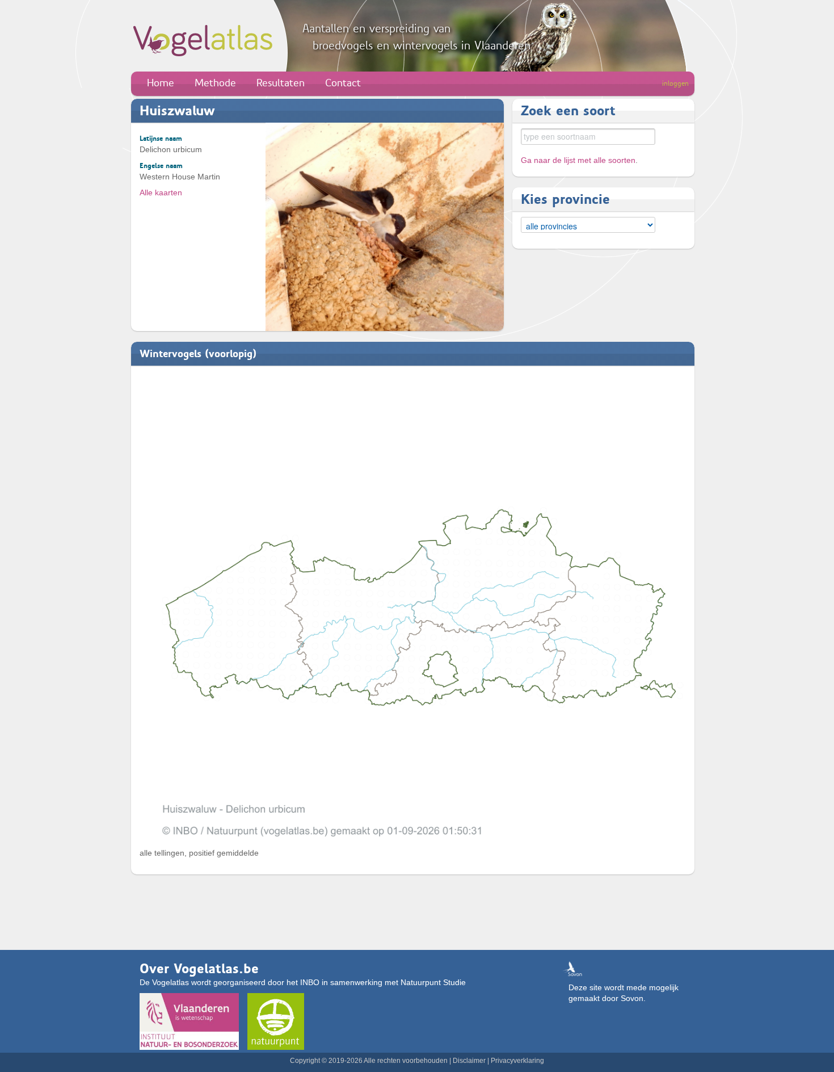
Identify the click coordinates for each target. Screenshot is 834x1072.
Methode (215, 83)
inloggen (675, 83)
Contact (343, 83)
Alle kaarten (161, 192)
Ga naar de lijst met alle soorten (578, 160)
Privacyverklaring (517, 1061)
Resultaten (280, 83)
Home (160, 83)
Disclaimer (469, 1061)
